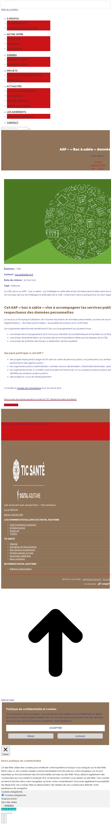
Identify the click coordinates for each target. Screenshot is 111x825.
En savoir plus (11, 405)
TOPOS (13, 534)
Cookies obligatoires (15, 795)
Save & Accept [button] (8, 809)
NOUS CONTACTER (13, 515)
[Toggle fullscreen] (8, 813)
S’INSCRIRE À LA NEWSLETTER (16, 429)
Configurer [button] (80, 736)
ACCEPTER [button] (55, 728)
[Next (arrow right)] (5, 818)
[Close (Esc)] (2, 813)
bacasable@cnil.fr (24, 274)
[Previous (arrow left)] (2, 818)
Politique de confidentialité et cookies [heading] (31, 709)
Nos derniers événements (22, 550)
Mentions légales (92, 579)
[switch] (3, 805)
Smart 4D (14, 531)
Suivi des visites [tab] (9, 802)
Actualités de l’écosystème (23, 547)
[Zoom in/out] (11, 813)
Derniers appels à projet (21, 553)
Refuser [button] (30, 736)
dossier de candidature (29, 388)
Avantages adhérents (20, 556)
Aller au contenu (9, 9)
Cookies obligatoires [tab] (11, 792)
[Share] (5, 813)
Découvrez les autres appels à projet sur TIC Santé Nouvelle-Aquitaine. (40, 399)
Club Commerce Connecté (23, 525)
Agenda (13, 544)
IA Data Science (17, 528)
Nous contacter (17, 559)
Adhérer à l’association (21, 569)
